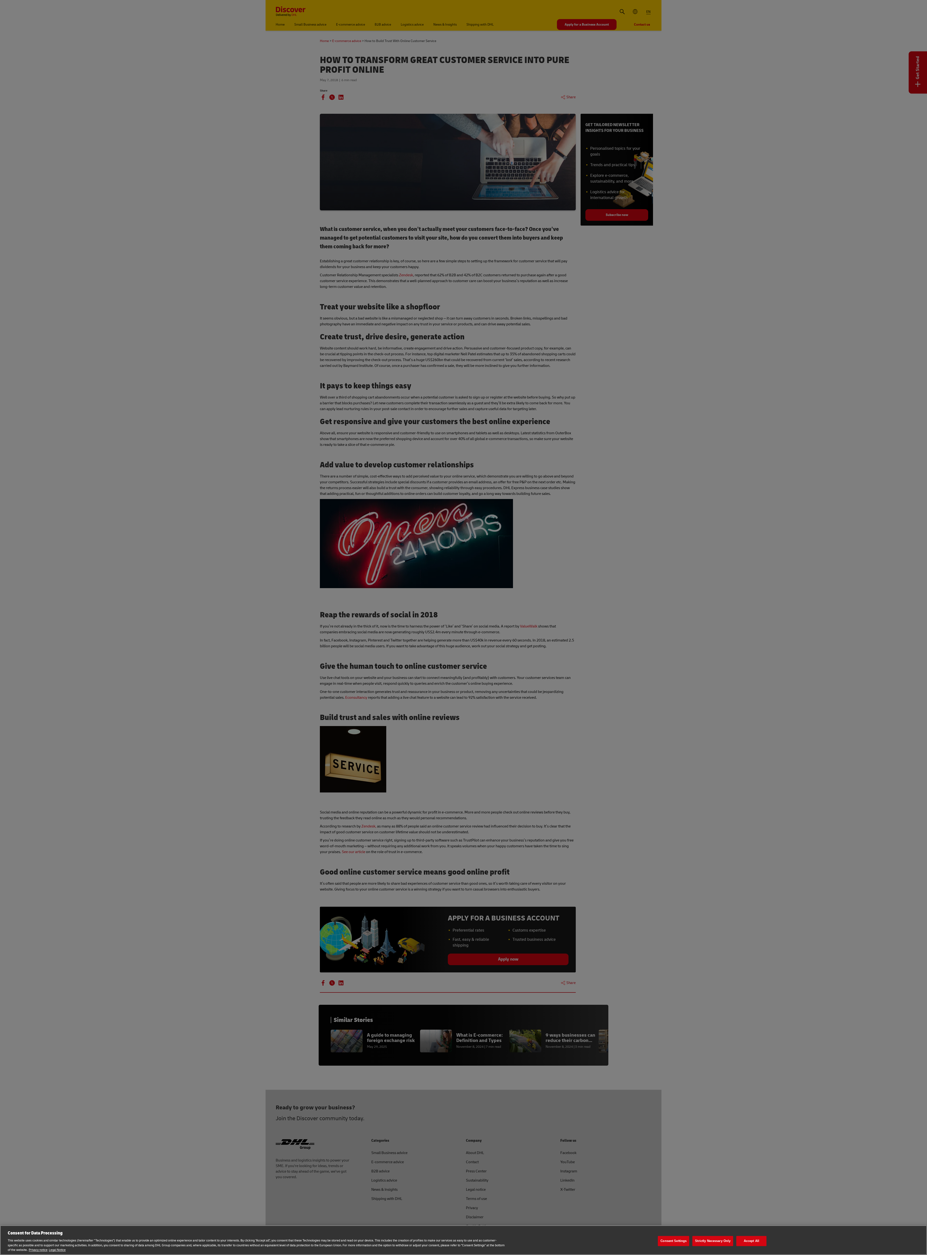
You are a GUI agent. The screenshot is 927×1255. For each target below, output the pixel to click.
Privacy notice (38, 1250)
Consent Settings (673, 1241)
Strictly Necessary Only (712, 1241)
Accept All (751, 1241)
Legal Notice (57, 1250)
